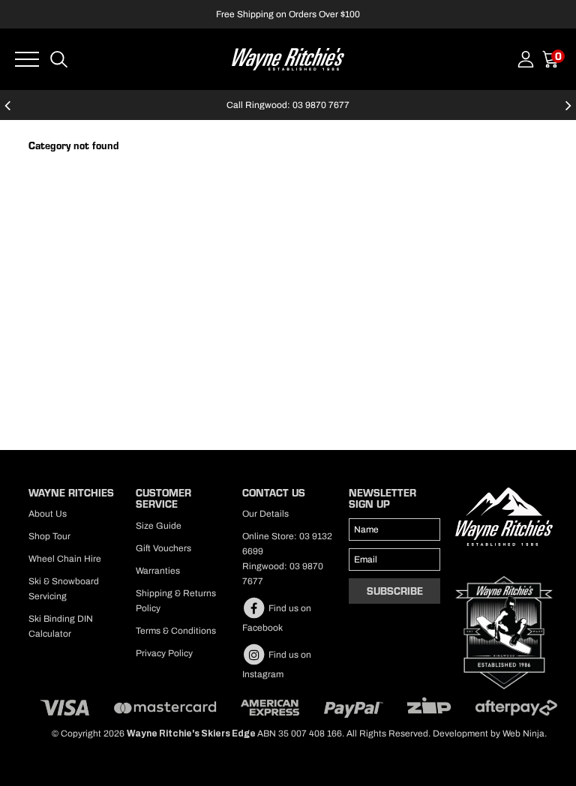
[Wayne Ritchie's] (288, 58)
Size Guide (159, 525)
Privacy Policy (164, 653)
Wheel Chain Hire (64, 559)
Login (526, 59)
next (568, 111)
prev (7, 111)
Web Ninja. (524, 733)
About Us (47, 513)
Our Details (265, 513)
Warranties (158, 571)
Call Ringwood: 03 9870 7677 (288, 105)
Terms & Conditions (176, 631)
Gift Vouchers (163, 548)
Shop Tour (49, 536)
